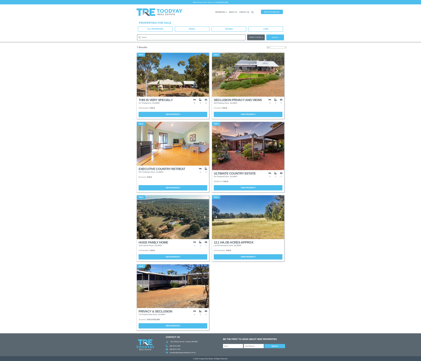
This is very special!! (156, 100)
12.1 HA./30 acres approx (233, 242)
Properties (220, 12)
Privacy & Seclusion (155, 311)
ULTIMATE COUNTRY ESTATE (235, 173)
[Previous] (141, 75)
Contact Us (244, 12)
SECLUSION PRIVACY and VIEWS (238, 100)
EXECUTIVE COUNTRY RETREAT (162, 169)
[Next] (204, 75)
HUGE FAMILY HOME (153, 242)
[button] (226, 12)
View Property (173, 114)
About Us (233, 12)
